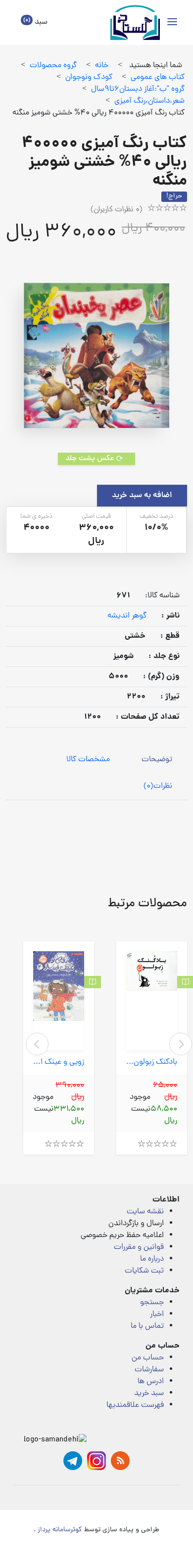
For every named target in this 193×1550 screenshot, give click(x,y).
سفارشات (149, 1370)
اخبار (157, 1314)
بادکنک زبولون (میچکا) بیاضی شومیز (151, 1062)
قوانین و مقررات (139, 1247)
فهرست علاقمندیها (135, 1405)
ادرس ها (151, 1382)
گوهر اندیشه (126, 616)
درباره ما (152, 1259)
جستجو (152, 1303)
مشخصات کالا (88, 760)
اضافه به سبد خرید (142, 496)
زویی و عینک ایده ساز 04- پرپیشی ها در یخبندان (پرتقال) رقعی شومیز (58, 1062)
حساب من (148, 1358)
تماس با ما (147, 1326)
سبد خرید (149, 1393)
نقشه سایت (145, 1212)
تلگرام (72, 1460)
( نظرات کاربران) (117, 210)
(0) (158, 786)
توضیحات (157, 760)
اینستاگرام (96, 1460)
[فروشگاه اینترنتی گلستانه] (135, 22)
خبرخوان (120, 1460)
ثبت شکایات (144, 1271)
